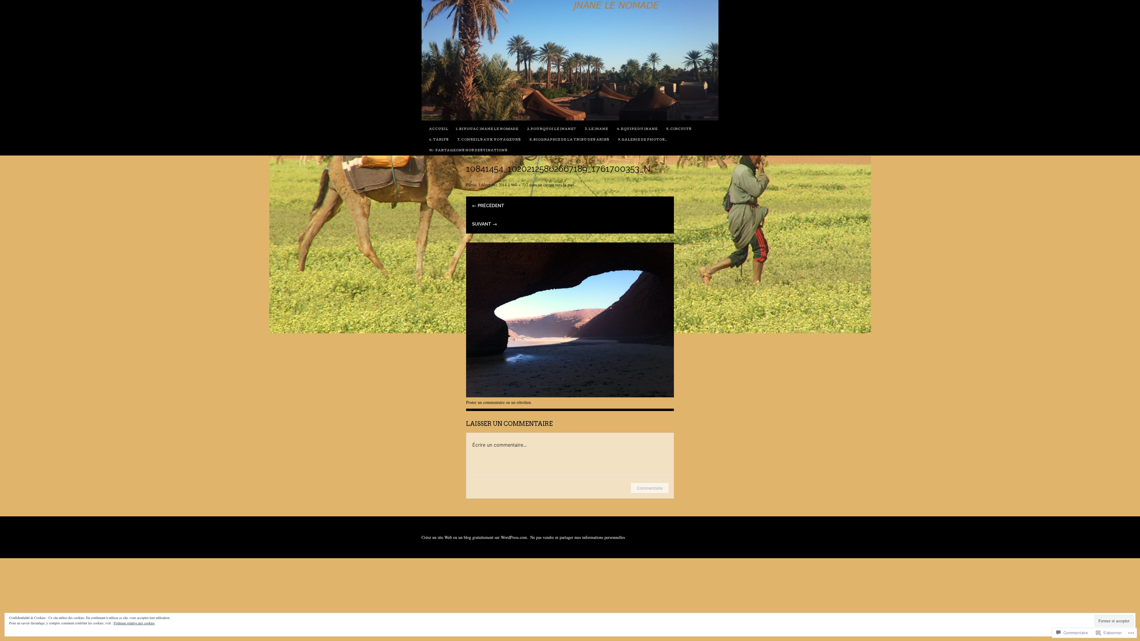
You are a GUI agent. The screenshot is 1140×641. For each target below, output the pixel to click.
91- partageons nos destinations (468, 150)
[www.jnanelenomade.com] (570, 118)
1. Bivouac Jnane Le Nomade (487, 128)
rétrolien (524, 402)
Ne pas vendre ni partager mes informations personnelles (577, 537)
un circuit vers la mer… (558, 185)
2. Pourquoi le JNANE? (551, 128)
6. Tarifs (439, 139)
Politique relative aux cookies (134, 623)
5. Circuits (678, 128)
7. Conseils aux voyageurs (489, 139)
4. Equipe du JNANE (637, 128)
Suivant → (484, 224)
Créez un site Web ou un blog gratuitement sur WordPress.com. (475, 537)
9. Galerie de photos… (642, 139)
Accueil (438, 128)
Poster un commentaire (485, 402)
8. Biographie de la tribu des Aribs (569, 139)
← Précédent (488, 205)
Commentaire (650, 488)
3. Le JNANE (596, 128)
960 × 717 (519, 185)
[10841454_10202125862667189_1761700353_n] (570, 395)
